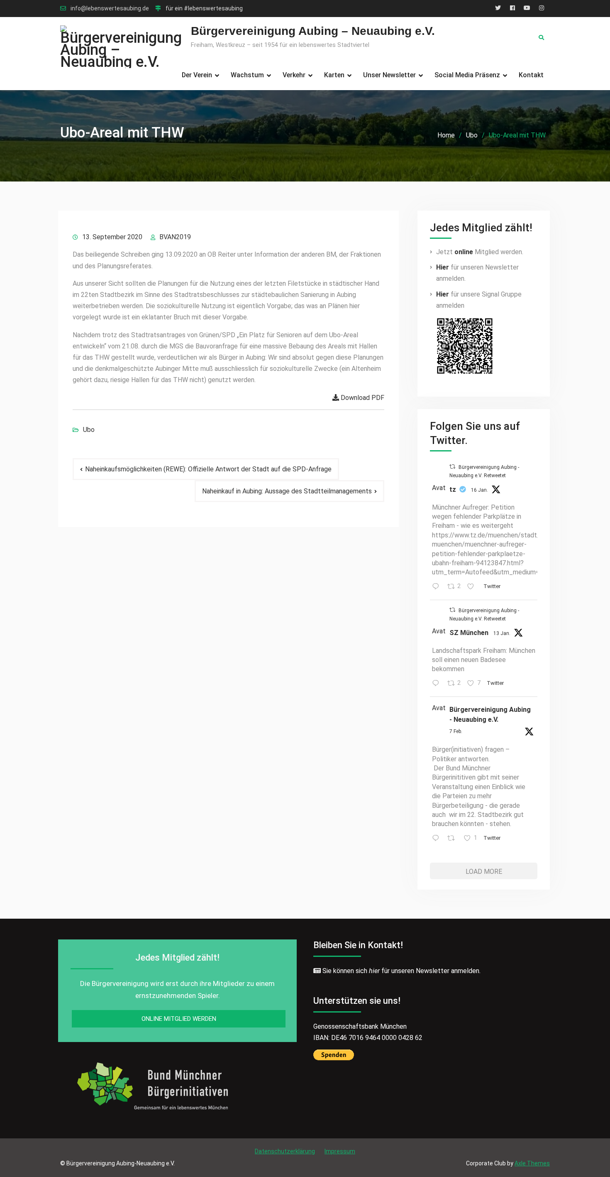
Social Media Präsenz (467, 75)
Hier (442, 267)
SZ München (468, 633)
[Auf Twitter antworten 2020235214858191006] (437, 838)
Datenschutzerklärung (285, 1151)
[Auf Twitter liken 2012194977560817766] (473, 587)
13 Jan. (501, 633)
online (463, 252)
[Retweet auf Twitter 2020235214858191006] (453, 838)
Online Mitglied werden (179, 1019)
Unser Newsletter (389, 75)
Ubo (89, 430)
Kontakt (531, 75)
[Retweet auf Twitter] (452, 466)
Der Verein (197, 75)
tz (452, 489)
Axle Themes (532, 1163)
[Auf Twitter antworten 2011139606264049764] (437, 683)
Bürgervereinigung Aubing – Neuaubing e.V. (313, 31)
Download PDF (361, 398)
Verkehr (294, 75)
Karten (334, 75)
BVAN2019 (175, 237)
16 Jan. (479, 490)
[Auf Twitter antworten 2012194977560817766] (437, 587)
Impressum (340, 1151)
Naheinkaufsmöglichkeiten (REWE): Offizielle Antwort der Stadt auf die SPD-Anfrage (208, 469)
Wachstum (247, 75)
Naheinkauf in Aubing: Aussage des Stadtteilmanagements (287, 491)
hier (374, 971)
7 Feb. (455, 731)
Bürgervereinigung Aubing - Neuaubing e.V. (490, 714)
